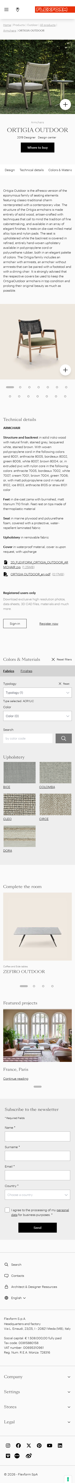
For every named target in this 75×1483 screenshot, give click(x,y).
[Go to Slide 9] (19, 396)
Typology (9, 683)
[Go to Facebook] (17, 1445)
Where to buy (37, 147)
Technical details (32, 170)
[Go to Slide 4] (38, 387)
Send (37, 1227)
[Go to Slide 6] (57, 387)
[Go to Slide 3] (29, 387)
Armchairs (9, 30)
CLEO (7, 819)
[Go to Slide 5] (47, 387)
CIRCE (44, 819)
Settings (12, 1392)
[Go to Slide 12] (46, 396)
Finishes (26, 671)
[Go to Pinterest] (38, 1445)
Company (13, 1377)
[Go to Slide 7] (66, 387)
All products (48, 25)
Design (10, 170)
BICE (6, 787)
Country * (12, 1186)
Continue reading (15, 1078)
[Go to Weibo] (28, 1456)
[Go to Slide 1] (10, 387)
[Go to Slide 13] (56, 396)
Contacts (17, 1275)
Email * (10, 1166)
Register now (48, 623)
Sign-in (15, 623)
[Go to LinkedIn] (59, 1445)
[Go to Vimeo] (7, 1456)
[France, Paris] (37, 1035)
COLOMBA (47, 787)
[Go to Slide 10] (28, 396)
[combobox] (37, 692)
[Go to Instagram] (7, 1445)
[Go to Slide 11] (37, 396)
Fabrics (8, 671)
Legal (9, 1422)
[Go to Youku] (17, 1455)
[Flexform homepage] (55, 9)
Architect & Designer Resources (34, 1287)
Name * (10, 1127)
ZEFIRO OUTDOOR (24, 972)
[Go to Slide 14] (65, 396)
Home (7, 25)
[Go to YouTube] (49, 1445)
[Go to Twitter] (28, 1445)
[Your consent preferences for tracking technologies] (68, 1479)
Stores (10, 1407)
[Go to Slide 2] (20, 387)
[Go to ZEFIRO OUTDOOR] (37, 927)
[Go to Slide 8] (10, 396)
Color (7, 707)
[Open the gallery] (65, 104)
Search (8, 729)
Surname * (12, 1147)
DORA (7, 850)
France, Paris (15, 1069)
